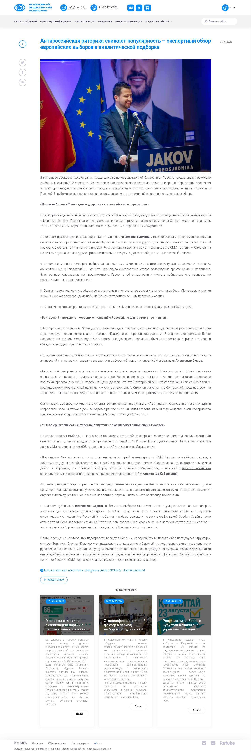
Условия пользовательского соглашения (37, 748)
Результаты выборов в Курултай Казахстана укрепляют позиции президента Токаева (182, 625)
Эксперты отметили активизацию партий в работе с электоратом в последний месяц (66, 625)
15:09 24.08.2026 (173, 601)
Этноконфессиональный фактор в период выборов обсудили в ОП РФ (124, 625)
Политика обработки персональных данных (86, 748)
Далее (79, 713)
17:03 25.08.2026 (55, 601)
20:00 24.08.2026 (114, 601)
